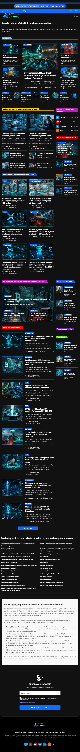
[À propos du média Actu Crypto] (32, 155)
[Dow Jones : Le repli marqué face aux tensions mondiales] (59, 317)
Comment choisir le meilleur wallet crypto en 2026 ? (13, 134)
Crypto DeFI (44, 562)
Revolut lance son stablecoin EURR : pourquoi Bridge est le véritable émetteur (41, 201)
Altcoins (7, 45)
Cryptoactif (44, 571)
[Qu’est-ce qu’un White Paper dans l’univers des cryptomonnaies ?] (5, 165)
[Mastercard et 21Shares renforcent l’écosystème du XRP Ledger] (14, 187)
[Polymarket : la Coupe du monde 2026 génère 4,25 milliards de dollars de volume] (59, 372)
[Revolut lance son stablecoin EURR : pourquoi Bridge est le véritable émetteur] (41, 187)
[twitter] (26, 744)
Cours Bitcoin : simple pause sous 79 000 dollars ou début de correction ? (66, 147)
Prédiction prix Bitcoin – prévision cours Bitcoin (15, 556)
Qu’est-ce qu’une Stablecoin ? (49, 574)
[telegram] (45, 744)
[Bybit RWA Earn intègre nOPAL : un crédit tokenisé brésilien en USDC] (55, 95)
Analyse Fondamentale (47, 565)
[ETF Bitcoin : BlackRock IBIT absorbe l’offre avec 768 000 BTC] (12, 413)
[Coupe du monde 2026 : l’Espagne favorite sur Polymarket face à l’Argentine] (59, 359)
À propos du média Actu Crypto (45, 154)
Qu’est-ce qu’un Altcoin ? (9, 579)
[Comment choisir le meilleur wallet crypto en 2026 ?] (14, 122)
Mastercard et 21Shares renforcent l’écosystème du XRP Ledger (13, 201)
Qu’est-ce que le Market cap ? (10, 582)
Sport (67, 343)
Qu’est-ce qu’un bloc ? (47, 568)
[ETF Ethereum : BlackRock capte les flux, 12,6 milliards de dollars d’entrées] (40, 56)
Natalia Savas (32, 87)
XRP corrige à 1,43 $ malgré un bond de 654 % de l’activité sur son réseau (39, 460)
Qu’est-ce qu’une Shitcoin (9, 574)
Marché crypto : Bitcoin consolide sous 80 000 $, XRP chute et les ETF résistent (41, 232)
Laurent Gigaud (70, 84)
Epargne (68, 301)
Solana (63, 93)
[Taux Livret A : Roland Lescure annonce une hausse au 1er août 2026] (59, 303)
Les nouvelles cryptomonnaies (49, 554)
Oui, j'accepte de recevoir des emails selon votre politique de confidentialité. (39, 698)
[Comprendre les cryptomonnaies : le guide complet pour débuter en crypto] (5, 155)
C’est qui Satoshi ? (46, 576)
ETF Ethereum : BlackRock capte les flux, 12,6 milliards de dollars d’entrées (40, 76)
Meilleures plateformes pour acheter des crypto (40, 6)
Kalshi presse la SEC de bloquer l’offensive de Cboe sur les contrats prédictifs (27, 300)
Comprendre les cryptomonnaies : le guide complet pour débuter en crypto (16, 156)
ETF (5, 69)
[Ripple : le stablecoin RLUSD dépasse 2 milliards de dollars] (12, 390)
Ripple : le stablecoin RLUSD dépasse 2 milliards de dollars (37, 387)
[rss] (49, 744)
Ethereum (28, 45)
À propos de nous (20, 732)
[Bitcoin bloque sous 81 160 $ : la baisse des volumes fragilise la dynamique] (59, 163)
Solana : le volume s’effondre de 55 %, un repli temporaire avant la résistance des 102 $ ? (41, 265)
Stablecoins (36, 181)
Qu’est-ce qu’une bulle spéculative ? (51, 585)
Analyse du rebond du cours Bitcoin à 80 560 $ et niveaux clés (70, 193)
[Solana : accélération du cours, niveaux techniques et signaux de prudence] (74, 95)
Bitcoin (6, 93)
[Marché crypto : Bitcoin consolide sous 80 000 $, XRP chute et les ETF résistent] (41, 218)
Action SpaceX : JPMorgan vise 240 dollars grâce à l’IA (14, 314)
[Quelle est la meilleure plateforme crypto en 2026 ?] (41, 122)
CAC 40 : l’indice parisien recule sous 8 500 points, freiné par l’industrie (39, 315)
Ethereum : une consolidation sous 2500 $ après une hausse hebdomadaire (39, 338)
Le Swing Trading (45, 579)
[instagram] (30, 744)
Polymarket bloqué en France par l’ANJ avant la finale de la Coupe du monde (70, 348)
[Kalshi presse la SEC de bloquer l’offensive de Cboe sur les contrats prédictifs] (28, 296)
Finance (65, 45)
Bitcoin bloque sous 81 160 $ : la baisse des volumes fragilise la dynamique (37, 509)
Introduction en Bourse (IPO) (9, 568)
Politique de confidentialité (28, 702)
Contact (62, 732)
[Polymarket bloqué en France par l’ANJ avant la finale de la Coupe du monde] (59, 345)
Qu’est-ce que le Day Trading (10, 576)
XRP (63, 69)
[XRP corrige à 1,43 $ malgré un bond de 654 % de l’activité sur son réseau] (12, 462)
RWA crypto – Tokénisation (9, 562)
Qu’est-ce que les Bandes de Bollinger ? (13, 585)
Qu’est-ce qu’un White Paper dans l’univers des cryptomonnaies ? (18, 165)
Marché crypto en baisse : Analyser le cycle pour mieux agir (19, 565)
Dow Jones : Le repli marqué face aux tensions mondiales (70, 319)
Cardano (7, 245)
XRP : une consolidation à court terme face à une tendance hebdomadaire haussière (12, 233)
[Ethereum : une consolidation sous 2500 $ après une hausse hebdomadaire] (12, 340)
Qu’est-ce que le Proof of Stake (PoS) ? (52, 582)
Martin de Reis (70, 60)
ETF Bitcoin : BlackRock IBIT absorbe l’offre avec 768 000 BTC (38, 410)
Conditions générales (52, 732)
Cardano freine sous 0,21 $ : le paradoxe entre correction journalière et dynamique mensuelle (14, 266)
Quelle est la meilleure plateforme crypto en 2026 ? (40, 134)
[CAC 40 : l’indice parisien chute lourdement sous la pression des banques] (69, 48)
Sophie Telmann (12, 60)
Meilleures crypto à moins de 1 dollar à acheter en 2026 (17, 554)
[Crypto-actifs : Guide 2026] (32, 165)
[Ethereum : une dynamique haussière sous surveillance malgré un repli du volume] (12, 487)
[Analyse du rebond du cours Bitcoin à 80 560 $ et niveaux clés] (59, 190)
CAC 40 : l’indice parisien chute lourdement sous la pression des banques (68, 58)
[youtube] (35, 744)
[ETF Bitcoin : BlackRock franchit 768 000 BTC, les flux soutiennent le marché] (11, 72)
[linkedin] (40, 744)
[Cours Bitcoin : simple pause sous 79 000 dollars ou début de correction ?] (67, 150)
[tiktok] (54, 744)
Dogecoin (69, 287)
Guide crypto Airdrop (7, 548)
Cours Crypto (44, 556)
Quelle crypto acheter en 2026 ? (50, 559)
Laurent (10, 84)
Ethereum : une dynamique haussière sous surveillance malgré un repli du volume (39, 485)
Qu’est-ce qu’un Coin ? (8, 571)
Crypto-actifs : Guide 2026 (44, 164)
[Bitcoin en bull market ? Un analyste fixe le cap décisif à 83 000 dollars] (16, 95)
